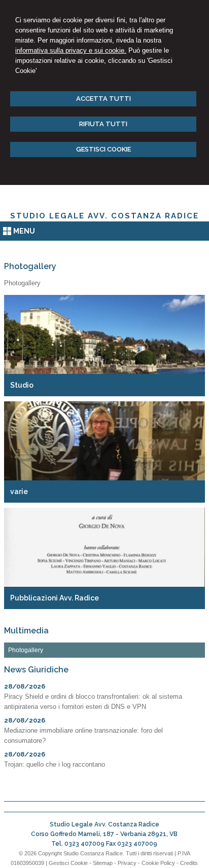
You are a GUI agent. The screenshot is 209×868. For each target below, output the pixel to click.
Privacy (127, 863)
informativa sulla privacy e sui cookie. (70, 50)
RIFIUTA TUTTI (103, 124)
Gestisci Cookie (68, 863)
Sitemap (103, 863)
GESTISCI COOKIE (103, 149)
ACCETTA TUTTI (103, 98)
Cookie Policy (158, 863)
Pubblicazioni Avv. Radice (54, 598)
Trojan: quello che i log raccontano (54, 764)
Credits (189, 863)
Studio (21, 385)
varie (19, 491)
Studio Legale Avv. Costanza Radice (104, 215)
